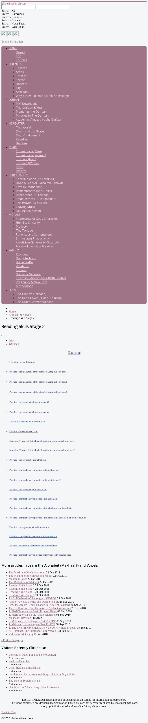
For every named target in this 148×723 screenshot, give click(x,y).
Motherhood (24, 286)
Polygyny (22, 254)
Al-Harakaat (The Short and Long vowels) (33, 630)
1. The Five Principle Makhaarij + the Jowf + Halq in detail (42, 627)
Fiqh (18, 88)
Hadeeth (21, 84)
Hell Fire (21, 143)
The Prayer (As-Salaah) (31, 203)
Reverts (21, 171)
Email (15, 343)
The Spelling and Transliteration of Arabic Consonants (40, 608)
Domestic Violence (28, 274)
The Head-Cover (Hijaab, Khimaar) (39, 298)
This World (23, 127)
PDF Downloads (26, 104)
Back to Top (8, 712)
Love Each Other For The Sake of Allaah (32, 654)
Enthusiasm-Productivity (32, 238)
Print (11, 340)
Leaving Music (25, 207)
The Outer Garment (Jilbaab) (35, 302)
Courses (21, 60)
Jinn (18, 56)
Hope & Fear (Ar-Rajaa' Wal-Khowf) (39, 183)
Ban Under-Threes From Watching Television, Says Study (42, 674)
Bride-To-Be (24, 262)
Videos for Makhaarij (21, 634)
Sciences (15, 64)
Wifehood (22, 266)
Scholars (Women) (28, 163)
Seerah (20, 80)
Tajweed (21, 68)
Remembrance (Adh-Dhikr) (34, 191)
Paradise (22, 139)
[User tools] (2, 335)
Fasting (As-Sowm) (28, 211)
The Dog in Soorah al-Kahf (24, 680)
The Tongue (24, 230)
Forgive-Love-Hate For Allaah (35, 246)
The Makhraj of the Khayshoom (27, 572)
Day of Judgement (28, 135)
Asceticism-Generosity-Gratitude (38, 242)
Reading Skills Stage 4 (21, 588)
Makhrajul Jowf (18, 578)
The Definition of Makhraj (24, 582)
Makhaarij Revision (20, 617)
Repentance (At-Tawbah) (32, 195)
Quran (14, 100)
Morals (14, 215)
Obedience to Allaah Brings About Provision (34, 687)
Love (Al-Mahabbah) (29, 187)
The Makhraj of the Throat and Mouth (30, 575)
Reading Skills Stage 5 (21, 585)
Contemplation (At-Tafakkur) (35, 179)
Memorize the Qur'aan (31, 112)
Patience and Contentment (34, 234)
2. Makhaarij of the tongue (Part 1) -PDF (32, 624)
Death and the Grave (30, 131)
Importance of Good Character (36, 219)
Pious (19, 167)
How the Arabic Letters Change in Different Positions (39, 604)
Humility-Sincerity (28, 223)
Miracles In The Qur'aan (32, 115)
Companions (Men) (29, 151)
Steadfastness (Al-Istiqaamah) (36, 199)
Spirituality (18, 175)
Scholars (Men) (26, 159)
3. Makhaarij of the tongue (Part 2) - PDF (32, 621)
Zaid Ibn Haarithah (19, 661)
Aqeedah (22, 92)
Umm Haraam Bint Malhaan (25, 667)
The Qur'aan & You (29, 108)
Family (14, 250)
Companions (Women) (31, 155)
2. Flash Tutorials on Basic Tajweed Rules (33, 611)
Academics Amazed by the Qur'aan (39, 119)
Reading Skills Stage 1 (21, 595)
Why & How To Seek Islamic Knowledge (42, 96)
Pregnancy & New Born (31, 282)
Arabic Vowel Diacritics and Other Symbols (34, 601)
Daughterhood (26, 258)
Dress (13, 290)
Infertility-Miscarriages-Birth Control (41, 278)
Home (13, 48)
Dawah (20, 52)
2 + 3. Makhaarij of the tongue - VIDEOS (32, 598)
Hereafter (17, 123)
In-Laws (21, 270)
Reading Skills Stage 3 (21, 591)
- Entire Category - (12, 640)
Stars (13, 147)
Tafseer (21, 76)
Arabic (20, 72)
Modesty (22, 227)
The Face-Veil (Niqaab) (31, 294)
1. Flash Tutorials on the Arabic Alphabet (32, 614)
